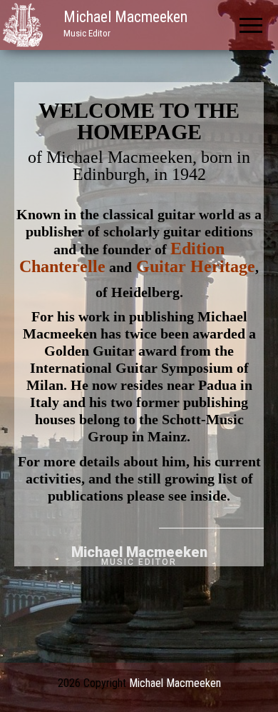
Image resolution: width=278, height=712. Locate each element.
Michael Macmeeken (125, 17)
